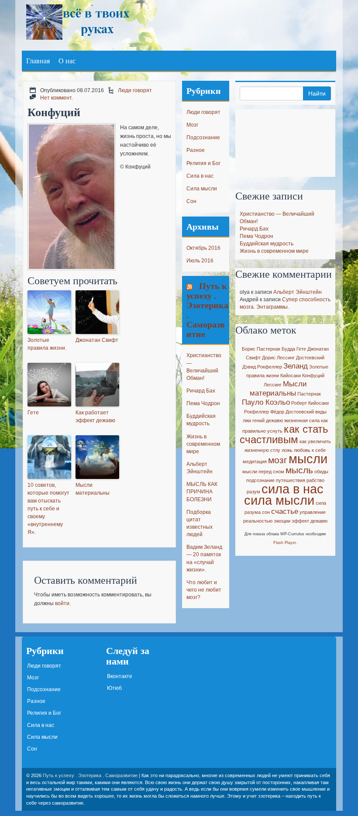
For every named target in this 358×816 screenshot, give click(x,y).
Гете (33, 413)
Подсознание (203, 137)
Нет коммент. (56, 98)
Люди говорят (135, 90)
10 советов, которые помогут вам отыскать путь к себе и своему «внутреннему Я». (48, 508)
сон (266, 512)
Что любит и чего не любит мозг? (203, 589)
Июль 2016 (199, 261)
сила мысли (279, 500)
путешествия (290, 480)
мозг (277, 460)
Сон (191, 201)
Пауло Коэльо (266, 402)
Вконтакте (119, 676)
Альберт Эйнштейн (297, 292)
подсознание (260, 480)
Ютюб (114, 688)
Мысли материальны (93, 489)
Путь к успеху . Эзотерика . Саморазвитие (207, 309)
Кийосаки (290, 375)
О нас (67, 60)
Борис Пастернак (261, 348)
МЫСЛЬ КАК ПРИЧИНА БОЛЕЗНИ (201, 491)
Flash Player (284, 543)
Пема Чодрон (203, 403)
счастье (284, 511)
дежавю (274, 420)
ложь (287, 450)
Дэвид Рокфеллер (262, 366)
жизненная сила (302, 420)
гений (258, 420)
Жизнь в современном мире (203, 444)
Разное (195, 150)
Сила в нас (199, 176)
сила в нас (293, 489)
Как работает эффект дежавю (95, 416)
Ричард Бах (200, 391)
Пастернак (309, 393)
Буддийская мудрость (266, 244)
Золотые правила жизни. (47, 344)
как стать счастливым (284, 434)
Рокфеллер (256, 411)
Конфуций (313, 375)
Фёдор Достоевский (292, 411)
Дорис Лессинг (278, 357)
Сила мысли (201, 189)
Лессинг (273, 384)
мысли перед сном (263, 471)
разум (253, 491)
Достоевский (310, 357)
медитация (255, 461)
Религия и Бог (203, 163)
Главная (38, 60)
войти (62, 603)
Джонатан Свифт (97, 340)
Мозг (192, 125)
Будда (288, 348)
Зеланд (295, 366)
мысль (299, 470)
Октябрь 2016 (203, 248)
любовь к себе (310, 450)
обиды (321, 471)
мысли (308, 458)
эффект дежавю (309, 520)
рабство (315, 480)
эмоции (282, 520)
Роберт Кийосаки (310, 403)
